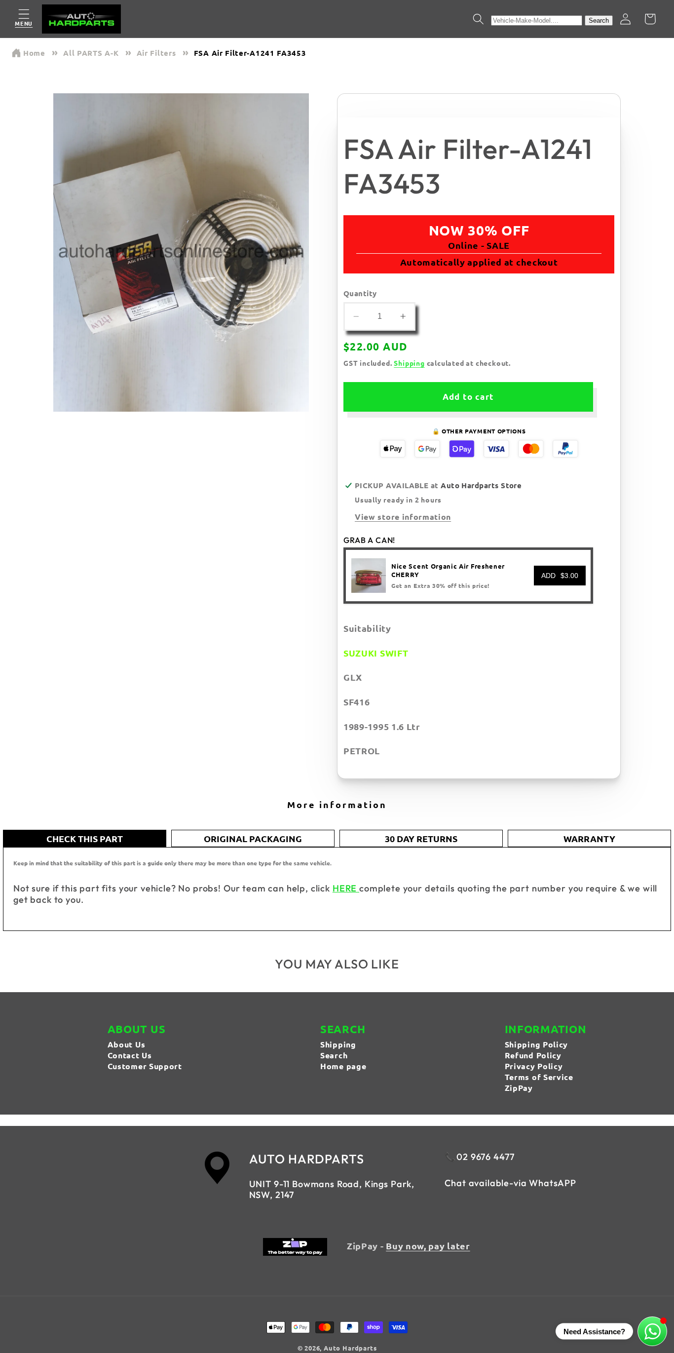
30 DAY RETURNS (421, 838)
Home (34, 53)
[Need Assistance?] (652, 1331)
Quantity (360, 293)
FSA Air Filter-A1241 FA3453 (250, 53)
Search (599, 20)
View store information (403, 516)
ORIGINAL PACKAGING (253, 838)
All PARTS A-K (90, 53)
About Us (127, 1044)
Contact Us (130, 1055)
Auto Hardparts (350, 1348)
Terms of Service (539, 1077)
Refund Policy (533, 1055)
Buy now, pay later (428, 1245)
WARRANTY (589, 838)
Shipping (409, 362)
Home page (343, 1066)
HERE (346, 888)
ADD (559, 576)
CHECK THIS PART (84, 838)
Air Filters (156, 53)
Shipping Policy (536, 1044)
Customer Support (145, 1066)
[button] (24, 19)
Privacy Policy (534, 1066)
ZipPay (519, 1087)
